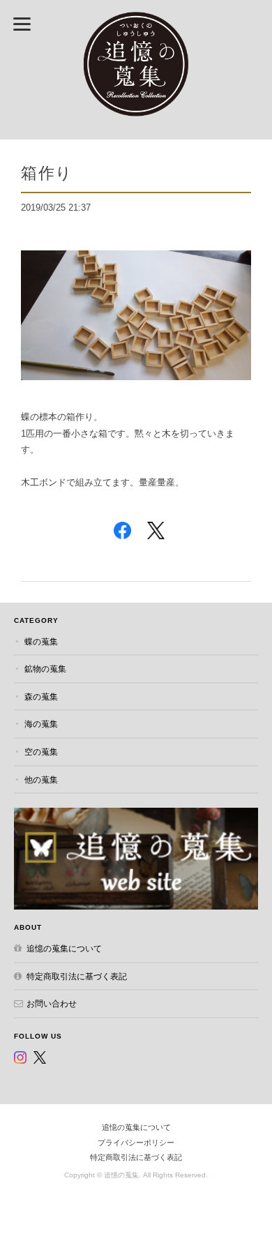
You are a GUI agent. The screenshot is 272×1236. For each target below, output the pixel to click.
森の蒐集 (41, 696)
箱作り (47, 173)
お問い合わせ (52, 1003)
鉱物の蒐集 (45, 668)
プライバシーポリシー (136, 1142)
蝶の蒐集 (41, 641)
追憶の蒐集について (64, 948)
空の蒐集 (41, 751)
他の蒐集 (41, 779)
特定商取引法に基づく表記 (77, 976)
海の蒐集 (41, 723)
